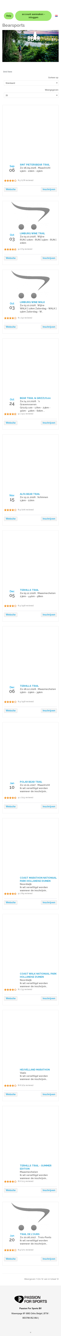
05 (12, 595)
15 (12, 499)
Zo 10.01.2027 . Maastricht (35, 785)
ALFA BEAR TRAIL (30, 494)
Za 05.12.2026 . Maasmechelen (38, 593)
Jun (12, 1235)
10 (12, 787)
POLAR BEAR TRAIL (31, 781)
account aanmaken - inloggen (33, 16)
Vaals (23, 1072)
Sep (12, 166)
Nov (12, 495)
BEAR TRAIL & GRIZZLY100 (35, 398)
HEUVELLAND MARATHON (35, 1069)
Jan (12, 783)
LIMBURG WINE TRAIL (32, 233)
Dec (12, 591)
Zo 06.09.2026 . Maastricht (35, 167)
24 (12, 403)
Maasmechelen (29, 1172)
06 (12, 170)
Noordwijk (26, 884)
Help (8, 15)
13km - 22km (27, 500)
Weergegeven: (52, 90)
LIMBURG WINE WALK (32, 302)
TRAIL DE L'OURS (30, 1234)
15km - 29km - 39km (31, 692)
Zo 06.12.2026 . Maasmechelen (38, 689)
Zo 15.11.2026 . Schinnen (34, 497)
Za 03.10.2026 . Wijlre (32, 236)
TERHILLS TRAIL (29, 590)
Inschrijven (49, 189)
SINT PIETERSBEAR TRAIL (35, 164)
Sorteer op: (53, 77)
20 (12, 1239)
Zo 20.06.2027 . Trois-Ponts (35, 1237)
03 (12, 239)
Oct (12, 234)
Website (11, 189)
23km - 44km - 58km (31, 596)
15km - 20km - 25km (31, 171)
